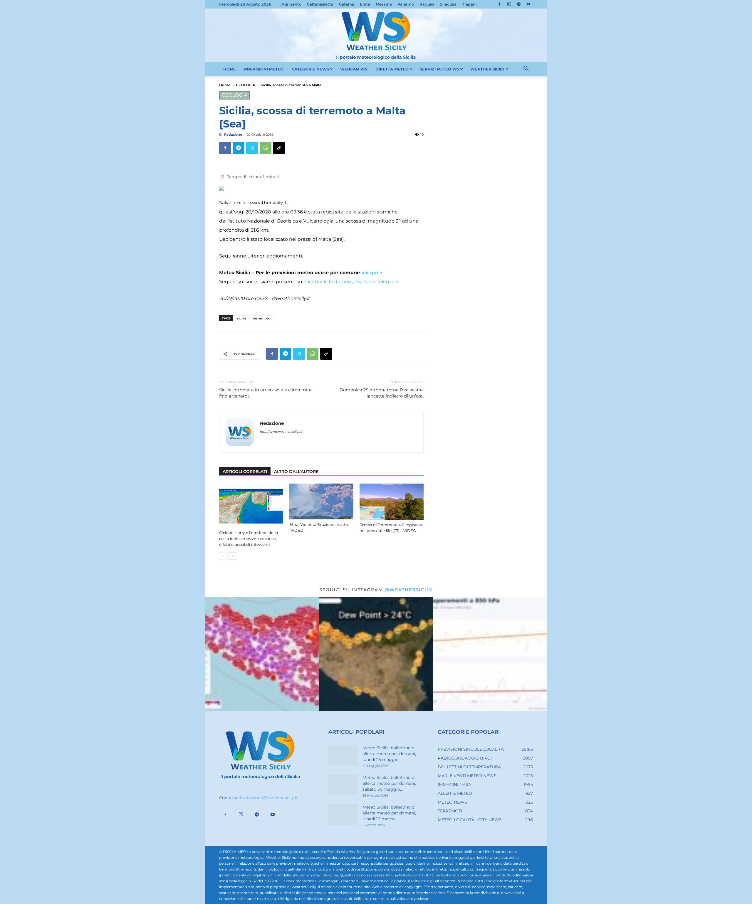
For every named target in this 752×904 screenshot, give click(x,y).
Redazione (233, 134)
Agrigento (291, 4)
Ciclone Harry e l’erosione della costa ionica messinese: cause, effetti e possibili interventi (248, 538)
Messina (384, 4)
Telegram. (388, 282)
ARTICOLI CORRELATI (245, 471)
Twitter (363, 282)
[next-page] (232, 556)
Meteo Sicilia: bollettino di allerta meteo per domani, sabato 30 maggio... (389, 783)
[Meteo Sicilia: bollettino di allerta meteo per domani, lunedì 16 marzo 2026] (343, 814)
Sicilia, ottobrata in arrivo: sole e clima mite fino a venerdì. (265, 393)
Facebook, (315, 282)
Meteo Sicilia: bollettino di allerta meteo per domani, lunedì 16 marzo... (389, 812)
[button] (526, 69)
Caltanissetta (320, 4)
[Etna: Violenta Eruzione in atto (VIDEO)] (321, 501)
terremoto (261, 318)
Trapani (469, 4)
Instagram (341, 282)
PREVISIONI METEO (263, 69)
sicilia (241, 318)
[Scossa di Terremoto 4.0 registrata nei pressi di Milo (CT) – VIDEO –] (392, 502)
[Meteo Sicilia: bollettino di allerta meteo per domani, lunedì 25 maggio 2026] (343, 755)
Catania (346, 4)
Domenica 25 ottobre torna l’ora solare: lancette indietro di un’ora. (382, 393)
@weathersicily (409, 589)
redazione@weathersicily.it (270, 797)
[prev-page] (222, 556)
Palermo (405, 4)
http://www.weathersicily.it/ (281, 432)
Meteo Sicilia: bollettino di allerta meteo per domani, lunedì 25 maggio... (389, 753)
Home (224, 85)
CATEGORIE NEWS (310, 69)
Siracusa (448, 4)
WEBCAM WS (353, 69)
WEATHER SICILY (487, 69)
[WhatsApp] (265, 148)
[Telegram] (518, 4)
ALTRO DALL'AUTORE (296, 471)
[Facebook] (499, 4)
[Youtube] (528, 4)
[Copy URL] (279, 148)
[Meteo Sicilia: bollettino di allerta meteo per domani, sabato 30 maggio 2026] (343, 785)
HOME (229, 69)
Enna (365, 4)
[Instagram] (509, 4)
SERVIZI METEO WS (439, 69)
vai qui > (371, 272)
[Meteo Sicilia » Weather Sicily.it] (376, 35)
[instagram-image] (262, 654)
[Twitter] (252, 148)
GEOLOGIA (245, 85)
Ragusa (426, 4)
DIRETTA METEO (392, 69)
